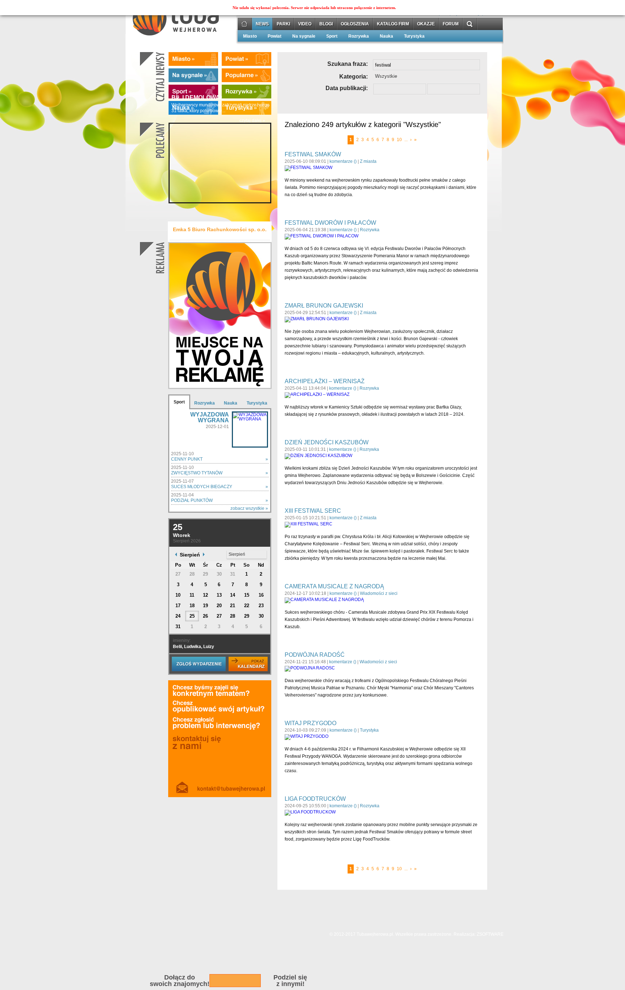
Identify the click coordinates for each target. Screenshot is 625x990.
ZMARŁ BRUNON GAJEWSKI (324, 305)
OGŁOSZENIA (355, 24)
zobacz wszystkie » (249, 508)
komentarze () (343, 161)
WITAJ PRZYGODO (310, 723)
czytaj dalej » (252, 120)
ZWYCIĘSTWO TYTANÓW (196, 472)
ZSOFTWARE (490, 934)
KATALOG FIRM (393, 24)
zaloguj (478, 13)
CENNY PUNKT (187, 459)
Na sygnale (303, 36)
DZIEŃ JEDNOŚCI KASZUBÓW (327, 442)
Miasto (250, 36)
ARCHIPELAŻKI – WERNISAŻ (325, 381)
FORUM (451, 24)
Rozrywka (358, 36)
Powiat (274, 36)
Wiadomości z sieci (378, 593)
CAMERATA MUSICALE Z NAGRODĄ (334, 586)
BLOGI (326, 24)
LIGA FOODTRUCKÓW (315, 799)
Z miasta (368, 161)
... (406, 139)
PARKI (283, 24)
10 (399, 139)
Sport (331, 36)
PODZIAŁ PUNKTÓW (192, 500)
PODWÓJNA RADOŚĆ (315, 655)
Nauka (386, 36)
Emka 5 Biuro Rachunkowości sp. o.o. (220, 229)
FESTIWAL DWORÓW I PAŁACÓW (330, 223)
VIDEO (304, 24)
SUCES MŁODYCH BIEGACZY (201, 486)
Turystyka (414, 36)
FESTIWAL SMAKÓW (313, 154)
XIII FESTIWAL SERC (313, 511)
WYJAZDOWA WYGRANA (209, 417)
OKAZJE (426, 24)
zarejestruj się (446, 13)
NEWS (262, 24)
